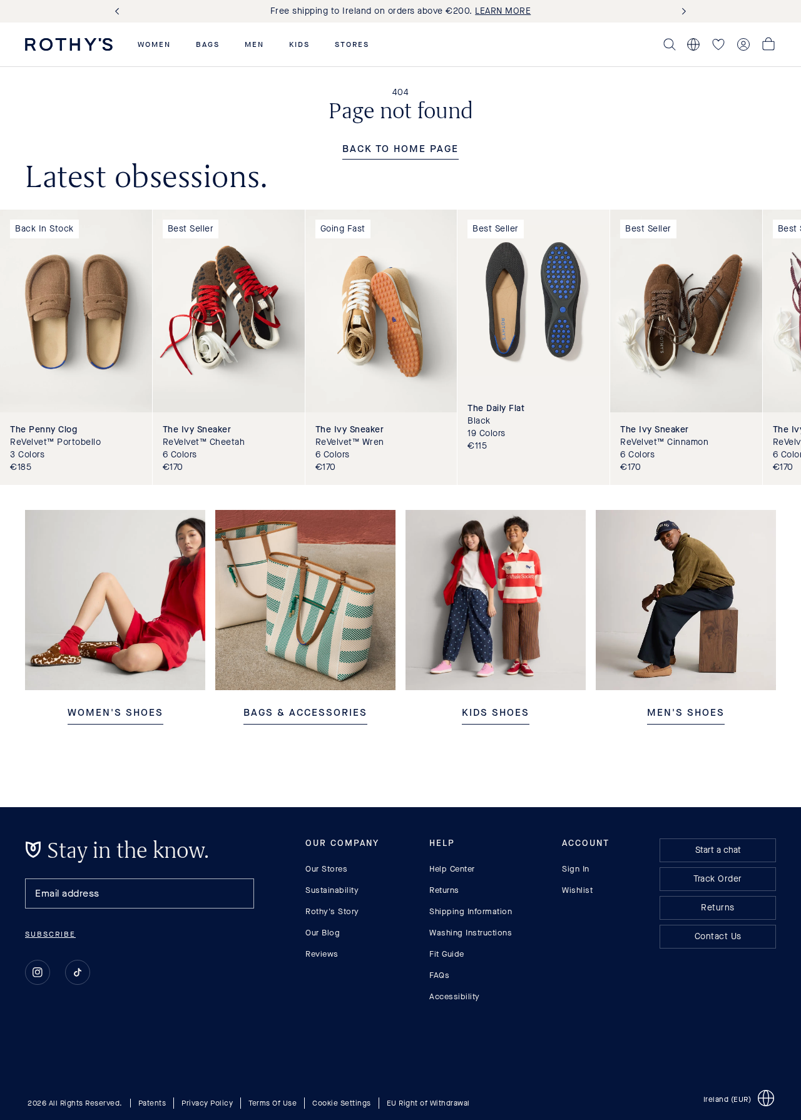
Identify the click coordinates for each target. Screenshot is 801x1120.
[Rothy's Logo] (69, 44)
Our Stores (326, 868)
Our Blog (322, 932)
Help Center (452, 868)
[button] (154, 44)
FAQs (439, 975)
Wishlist (577, 890)
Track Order (717, 879)
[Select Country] (693, 44)
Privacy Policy (207, 1103)
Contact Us (718, 936)
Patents (152, 1103)
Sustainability (332, 890)
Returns (444, 890)
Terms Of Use (272, 1103)
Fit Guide (446, 954)
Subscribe (50, 934)
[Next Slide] (681, 11)
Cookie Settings (341, 1103)
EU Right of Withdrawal (428, 1103)
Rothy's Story (332, 911)
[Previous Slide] (119, 11)
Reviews (322, 954)
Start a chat (718, 850)
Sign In (575, 868)
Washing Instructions (470, 932)
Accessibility (454, 996)
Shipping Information (470, 911)
